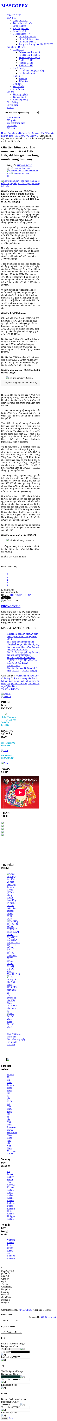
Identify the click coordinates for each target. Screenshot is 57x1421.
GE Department (48, 1317)
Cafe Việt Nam (14, 1034)
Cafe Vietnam (13, 117)
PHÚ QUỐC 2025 (10, 1024)
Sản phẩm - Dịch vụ (17, 133)
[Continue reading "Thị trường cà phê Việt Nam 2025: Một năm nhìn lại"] (12, 992)
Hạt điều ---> (34, 133)
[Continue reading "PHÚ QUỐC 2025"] (12, 1019)
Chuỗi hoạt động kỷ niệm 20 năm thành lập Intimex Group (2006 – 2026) (22, 636)
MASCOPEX (25, 1310)
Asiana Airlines (10, 1199)
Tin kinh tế (12, 125)
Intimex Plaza (10, 1086)
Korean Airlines (10, 1188)
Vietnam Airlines (11, 1241)
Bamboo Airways (11, 1257)
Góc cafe (11, 128)
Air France (10, 1172)
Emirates (11, 1203)
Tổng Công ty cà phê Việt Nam (9, 1142)
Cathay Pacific (10, 1178)
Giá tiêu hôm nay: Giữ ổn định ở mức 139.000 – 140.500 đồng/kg (22, 669)
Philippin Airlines (11, 1217)
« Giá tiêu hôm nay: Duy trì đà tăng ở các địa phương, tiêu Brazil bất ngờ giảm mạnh (20, 678)
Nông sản (11, 120)
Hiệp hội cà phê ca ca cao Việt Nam (9, 1099)
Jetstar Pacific (10, 1246)
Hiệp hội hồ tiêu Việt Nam (9, 1118)
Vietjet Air (10, 1251)
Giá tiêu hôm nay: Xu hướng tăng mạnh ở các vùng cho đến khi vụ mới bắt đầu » (20, 683)
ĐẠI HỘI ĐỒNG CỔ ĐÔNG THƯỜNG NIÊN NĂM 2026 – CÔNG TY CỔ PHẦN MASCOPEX (22, 661)
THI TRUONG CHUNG (26, 136)
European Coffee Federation (12, 1130)
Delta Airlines (10, 1212)
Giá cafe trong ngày (16, 123)
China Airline (10, 1193)
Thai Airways (11, 1183)
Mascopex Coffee (12, 1152)
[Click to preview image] (20, 186)
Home (4, 133)
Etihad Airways (11, 1207)
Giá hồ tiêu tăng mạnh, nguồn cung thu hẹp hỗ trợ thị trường (23, 653)
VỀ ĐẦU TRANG (10, 689)
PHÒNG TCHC (24, 165)
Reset (11, 1418)
